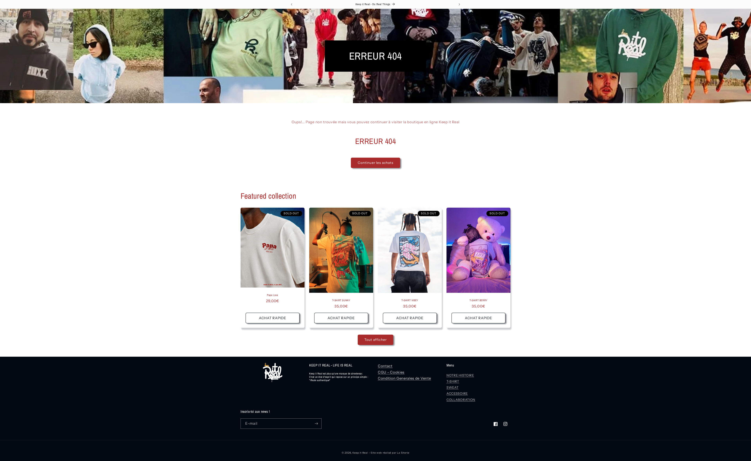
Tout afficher (375, 340)
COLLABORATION (460, 400)
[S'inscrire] (316, 423)
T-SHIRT (452, 381)
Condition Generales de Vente (404, 378)
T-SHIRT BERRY (478, 300)
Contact (385, 366)
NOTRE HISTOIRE (460, 375)
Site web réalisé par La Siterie (390, 452)
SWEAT (452, 387)
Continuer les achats (375, 163)
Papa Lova (272, 295)
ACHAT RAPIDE (272, 318)
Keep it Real (360, 452)
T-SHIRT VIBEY (410, 300)
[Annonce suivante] (459, 4)
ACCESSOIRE (457, 393)
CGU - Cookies (391, 372)
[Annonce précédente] (291, 4)
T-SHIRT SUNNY (341, 300)
